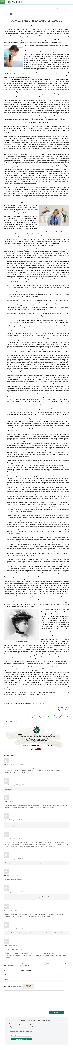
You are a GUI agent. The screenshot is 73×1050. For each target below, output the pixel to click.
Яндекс (15, 970)
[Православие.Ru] (15, 2)
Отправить (56, 1012)
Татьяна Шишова (63, 707)
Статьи (10, 9)
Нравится (6, 14)
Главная (5, 9)
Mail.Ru (18, 970)
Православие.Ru (24, 965)
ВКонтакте (12, 970)
